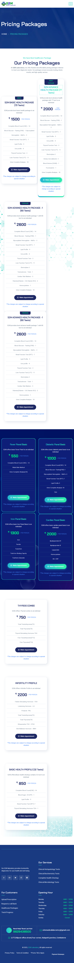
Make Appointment (20, 170)
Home (4, 34)
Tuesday (41, 902)
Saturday (41, 915)
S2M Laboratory (33, 947)
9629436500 (22, 931)
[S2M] (8, 3)
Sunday (40, 918)
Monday (41, 899)
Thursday (41, 908)
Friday (40, 911)
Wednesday (42, 905)
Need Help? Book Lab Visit (22, 929)
